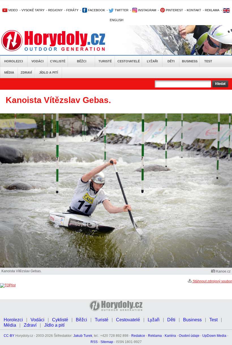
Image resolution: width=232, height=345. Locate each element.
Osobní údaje (189, 336)
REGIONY (55, 10)
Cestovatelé (128, 61)
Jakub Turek (82, 336)
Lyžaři (152, 61)
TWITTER (121, 10)
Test (208, 61)
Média (9, 72)
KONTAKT (194, 10)
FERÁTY (72, 10)
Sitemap (106, 342)
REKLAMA (212, 10)
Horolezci (13, 61)
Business (189, 61)
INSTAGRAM (146, 10)
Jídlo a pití (48, 72)
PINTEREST (174, 10)
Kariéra (170, 336)
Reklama (155, 336)
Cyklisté (57, 61)
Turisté (105, 61)
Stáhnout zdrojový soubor (212, 281)
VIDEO (12, 10)
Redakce (138, 336)
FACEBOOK (96, 10)
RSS (94, 342)
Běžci (81, 61)
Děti (171, 61)
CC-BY (9, 336)
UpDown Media (214, 336)
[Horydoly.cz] (60, 40)
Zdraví (26, 72)
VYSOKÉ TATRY (33, 10)
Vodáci (37, 61)
